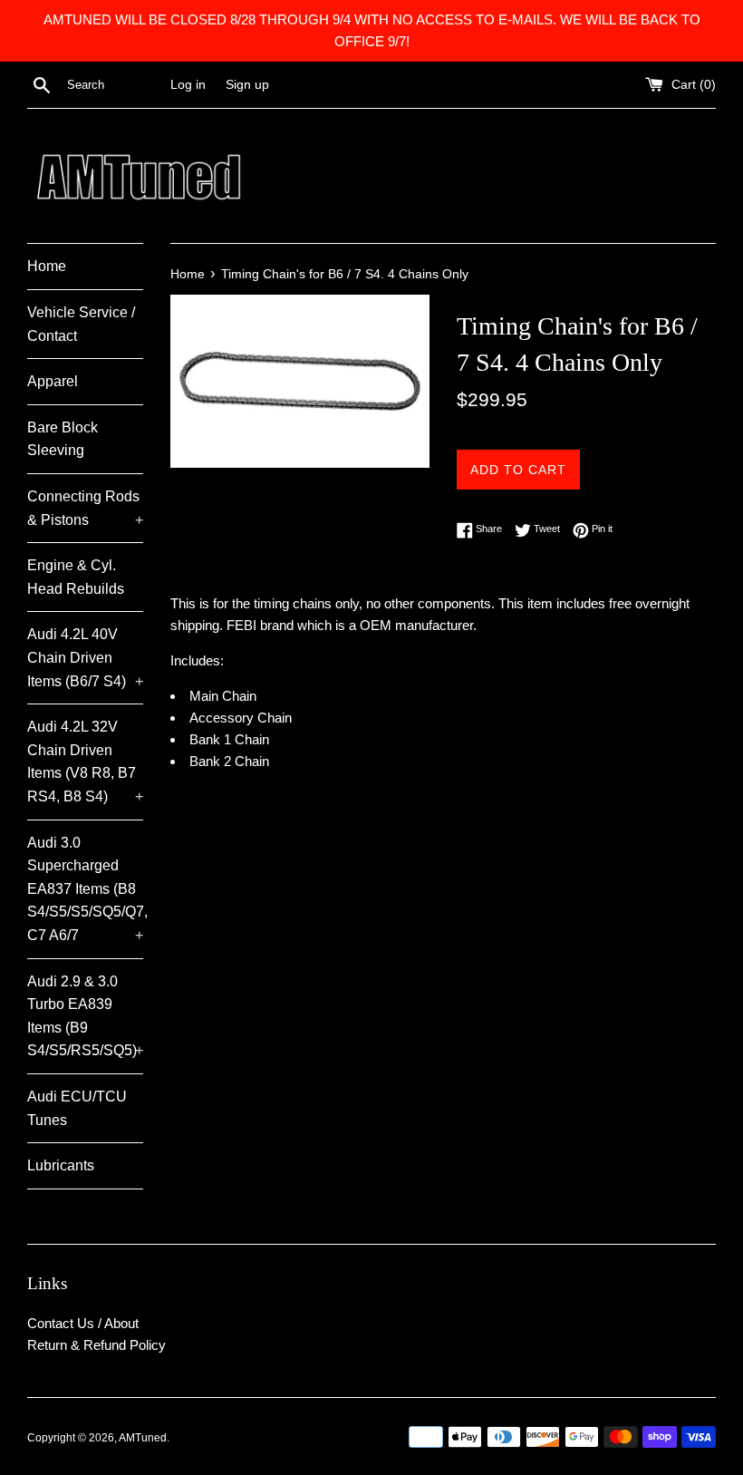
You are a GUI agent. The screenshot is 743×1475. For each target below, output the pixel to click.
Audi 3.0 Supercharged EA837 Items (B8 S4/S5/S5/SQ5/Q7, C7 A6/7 (85, 889)
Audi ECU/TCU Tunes (77, 1108)
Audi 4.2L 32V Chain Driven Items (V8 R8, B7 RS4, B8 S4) (85, 761)
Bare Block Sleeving (62, 439)
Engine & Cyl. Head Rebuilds (75, 577)
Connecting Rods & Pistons (85, 508)
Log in (188, 85)
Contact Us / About (83, 1323)
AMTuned (143, 1437)
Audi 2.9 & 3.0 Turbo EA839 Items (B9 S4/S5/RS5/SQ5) (85, 1016)
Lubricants (60, 1165)
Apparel (52, 381)
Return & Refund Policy (96, 1345)
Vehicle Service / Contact (81, 324)
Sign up (247, 85)
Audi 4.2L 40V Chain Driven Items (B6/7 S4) (85, 657)
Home (46, 266)
